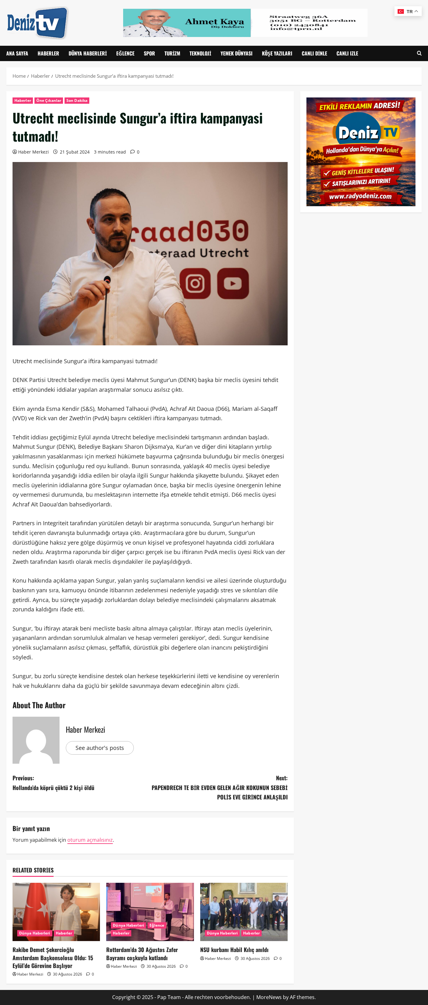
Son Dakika (76, 100)
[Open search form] (419, 53)
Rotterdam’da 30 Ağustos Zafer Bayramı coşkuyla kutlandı (142, 953)
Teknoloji (200, 53)
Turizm (172, 53)
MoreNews (269, 997)
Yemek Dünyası (237, 53)
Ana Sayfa (17, 53)
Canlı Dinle (314, 53)
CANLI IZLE (347, 53)
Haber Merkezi (33, 152)
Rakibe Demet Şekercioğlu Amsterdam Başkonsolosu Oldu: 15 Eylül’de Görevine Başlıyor (53, 957)
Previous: (53, 783)
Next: (220, 787)
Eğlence (125, 53)
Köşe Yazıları (277, 53)
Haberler (48, 53)
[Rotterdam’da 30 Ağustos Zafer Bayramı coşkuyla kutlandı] (150, 912)
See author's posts (100, 747)
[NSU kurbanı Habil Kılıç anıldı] (244, 912)
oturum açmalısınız (90, 839)
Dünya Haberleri (88, 53)
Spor (149, 53)
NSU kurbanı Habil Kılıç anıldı (234, 949)
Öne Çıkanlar (48, 100)
